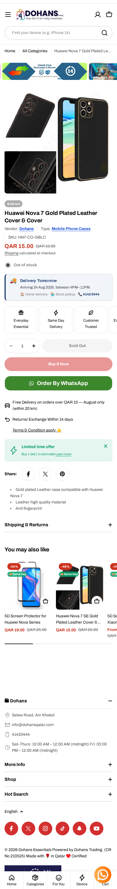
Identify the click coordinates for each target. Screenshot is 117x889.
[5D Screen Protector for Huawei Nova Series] (29, 585)
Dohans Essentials (34, 850)
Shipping (11, 253)
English (11, 811)
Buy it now (58, 364)
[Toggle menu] (8, 14)
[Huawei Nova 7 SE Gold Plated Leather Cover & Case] (80, 585)
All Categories (34, 51)
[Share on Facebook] (28, 474)
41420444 (21, 734)
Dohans (26, 229)
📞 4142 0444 (88, 294)
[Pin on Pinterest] (62, 474)
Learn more (63, 454)
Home (10, 51)
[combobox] (58, 33)
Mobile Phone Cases (71, 229)
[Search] (104, 32)
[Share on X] (45, 474)
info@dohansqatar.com (33, 725)
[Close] (105, 446)
